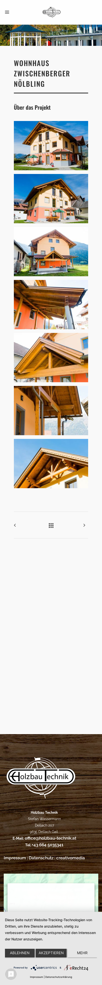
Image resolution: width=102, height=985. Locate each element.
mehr (82, 952)
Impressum (15, 857)
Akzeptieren (51, 952)
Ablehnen (19, 952)
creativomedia (70, 857)
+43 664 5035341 (47, 844)
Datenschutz (41, 857)
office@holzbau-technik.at (50, 838)
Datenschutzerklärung (58, 976)
